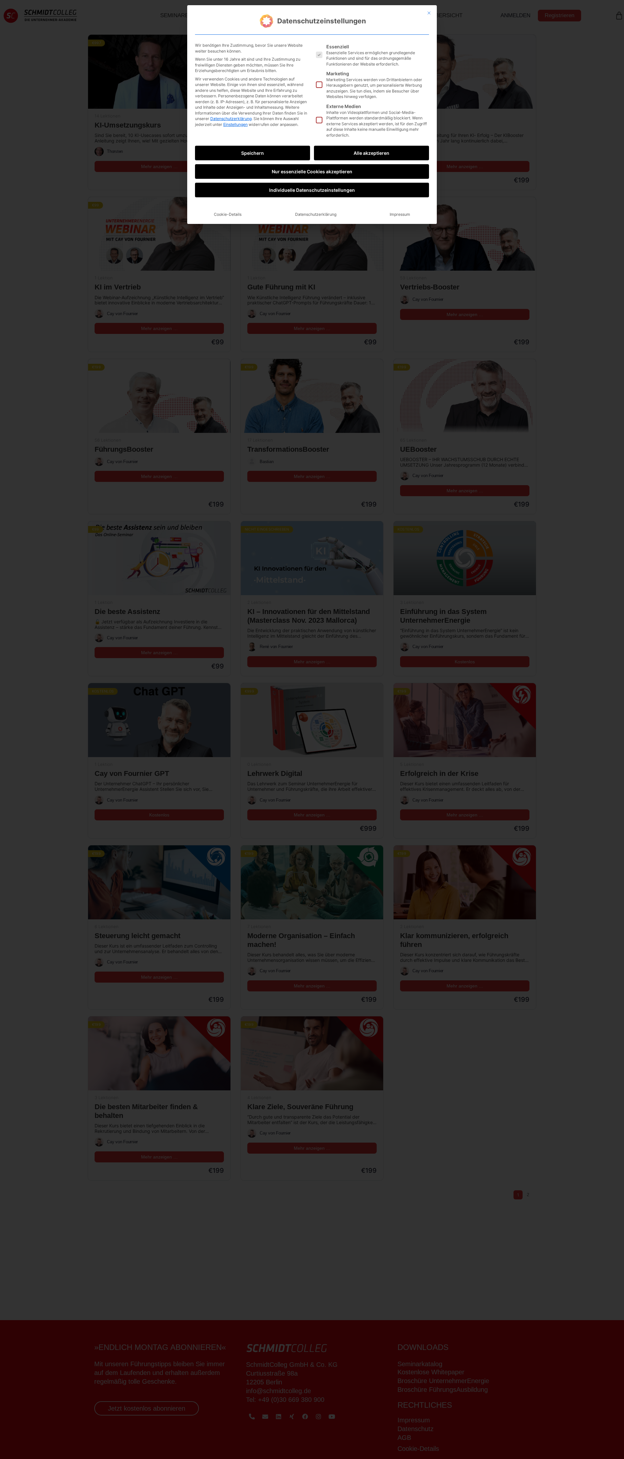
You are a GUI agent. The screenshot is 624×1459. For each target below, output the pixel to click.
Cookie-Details (227, 214)
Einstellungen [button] (235, 124)
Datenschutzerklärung (231, 118)
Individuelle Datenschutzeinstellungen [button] (312, 190)
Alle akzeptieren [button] (371, 153)
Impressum (400, 214)
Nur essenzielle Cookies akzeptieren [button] (312, 171)
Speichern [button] (252, 153)
